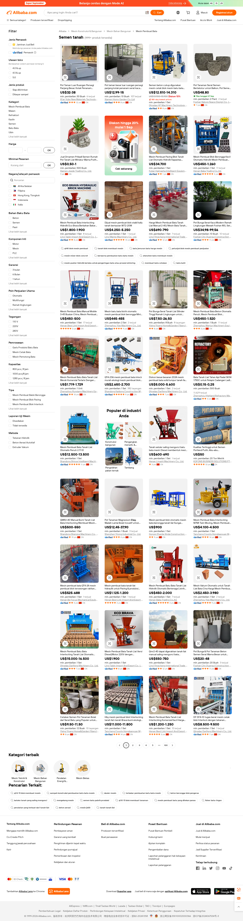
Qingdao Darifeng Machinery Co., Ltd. (168, 391)
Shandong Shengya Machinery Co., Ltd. (79, 534)
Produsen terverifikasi (112, 830)
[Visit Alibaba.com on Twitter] (211, 868)
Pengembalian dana (158, 849)
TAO (147, 906)
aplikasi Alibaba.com (176, 891)
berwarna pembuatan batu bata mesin (115, 256)
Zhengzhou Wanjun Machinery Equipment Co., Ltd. (212, 325)
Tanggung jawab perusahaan (21, 843)
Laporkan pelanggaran (159, 865)
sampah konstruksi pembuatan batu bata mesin (72, 793)
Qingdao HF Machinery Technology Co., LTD (168, 105)
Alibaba (62, 31)
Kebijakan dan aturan (64, 862)
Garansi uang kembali (65, 837)
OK (49, 150)
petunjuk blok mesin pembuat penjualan (190, 248)
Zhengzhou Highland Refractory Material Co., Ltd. (212, 395)
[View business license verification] (151, 916)
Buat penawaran (109, 837)
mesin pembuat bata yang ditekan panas (177, 800)
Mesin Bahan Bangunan (119, 31)
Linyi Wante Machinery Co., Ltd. (121, 236)
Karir (9, 849)
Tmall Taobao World (105, 906)
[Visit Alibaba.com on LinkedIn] (204, 868)
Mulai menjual (203, 837)
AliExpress (74, 906)
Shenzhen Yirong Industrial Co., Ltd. (123, 534)
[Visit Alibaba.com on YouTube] (224, 868)
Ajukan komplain (156, 843)
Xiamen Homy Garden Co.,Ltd (120, 99)
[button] (147, 13)
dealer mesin (110, 793)
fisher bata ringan (213, 800)
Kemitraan (201, 856)
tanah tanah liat (107, 807)
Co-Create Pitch (15, 837)
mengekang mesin (65, 800)
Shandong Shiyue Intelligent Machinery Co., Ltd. (79, 461)
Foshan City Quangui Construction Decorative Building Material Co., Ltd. (212, 236)
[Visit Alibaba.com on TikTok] (231, 868)
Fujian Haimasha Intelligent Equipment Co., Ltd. (168, 171)
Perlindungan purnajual (65, 849)
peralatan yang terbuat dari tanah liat (31, 807)
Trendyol (156, 906)
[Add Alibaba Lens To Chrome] (59, 891)
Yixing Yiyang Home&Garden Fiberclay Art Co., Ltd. (168, 325)
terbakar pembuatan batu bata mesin (143, 793)
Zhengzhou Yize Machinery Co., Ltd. (123, 325)
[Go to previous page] (119, 745)
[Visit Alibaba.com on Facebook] (198, 868)
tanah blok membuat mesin (110, 248)
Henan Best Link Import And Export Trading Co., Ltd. (79, 325)
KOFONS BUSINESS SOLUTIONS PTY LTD (212, 461)
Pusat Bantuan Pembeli (160, 830)
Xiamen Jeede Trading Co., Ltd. (76, 171)
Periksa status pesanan (207, 843)
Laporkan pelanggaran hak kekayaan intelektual (166, 857)
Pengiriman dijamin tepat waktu (70, 843)
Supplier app (124, 891)
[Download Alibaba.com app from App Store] (201, 891)
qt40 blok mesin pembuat (76, 248)
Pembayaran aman (63, 830)
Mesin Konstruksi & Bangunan (86, 31)
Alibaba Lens (26, 891)
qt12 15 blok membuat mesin (27, 793)
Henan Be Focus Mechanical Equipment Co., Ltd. (79, 599)
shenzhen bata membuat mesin (157, 256)
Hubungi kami (155, 837)
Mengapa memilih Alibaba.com (22, 830)
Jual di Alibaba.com (205, 830)
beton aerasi (65, 807)
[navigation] (32, 389)
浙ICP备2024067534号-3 (206, 916)
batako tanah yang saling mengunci (30, 800)
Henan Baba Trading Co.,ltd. (207, 171)
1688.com (87, 906)
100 (166, 745)
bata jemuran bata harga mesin (147, 248)
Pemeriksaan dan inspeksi (67, 856)
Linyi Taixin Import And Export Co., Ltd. (79, 236)
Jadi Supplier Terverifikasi (209, 849)
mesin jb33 (85, 807)
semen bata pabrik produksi (96, 800)
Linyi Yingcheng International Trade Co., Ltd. (168, 236)
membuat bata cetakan (156, 263)
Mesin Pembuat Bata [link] (146, 31)
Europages (169, 906)
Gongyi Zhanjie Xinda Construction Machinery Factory (168, 534)
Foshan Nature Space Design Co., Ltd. (212, 102)
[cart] (188, 13)
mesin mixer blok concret (76, 256)
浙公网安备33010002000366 (175, 916)
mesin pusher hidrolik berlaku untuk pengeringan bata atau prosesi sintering (99, 263)
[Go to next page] (172, 745)
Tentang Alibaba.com (18, 823)
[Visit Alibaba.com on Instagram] (218, 868)
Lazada (121, 906)
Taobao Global (135, 906)
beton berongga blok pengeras (184, 793)
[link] (238, 889)
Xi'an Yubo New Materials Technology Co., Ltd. (79, 99)
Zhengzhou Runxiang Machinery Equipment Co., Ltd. (79, 391)
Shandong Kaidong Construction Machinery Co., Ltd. (124, 391)
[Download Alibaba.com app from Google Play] (225, 891)
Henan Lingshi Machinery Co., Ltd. (166, 461)
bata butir (181, 263)
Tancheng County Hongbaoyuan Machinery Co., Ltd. (212, 534)
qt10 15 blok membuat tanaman (133, 800)
